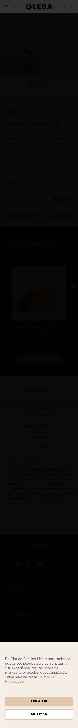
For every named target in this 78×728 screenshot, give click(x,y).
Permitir (39, 702)
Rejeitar (39, 715)
